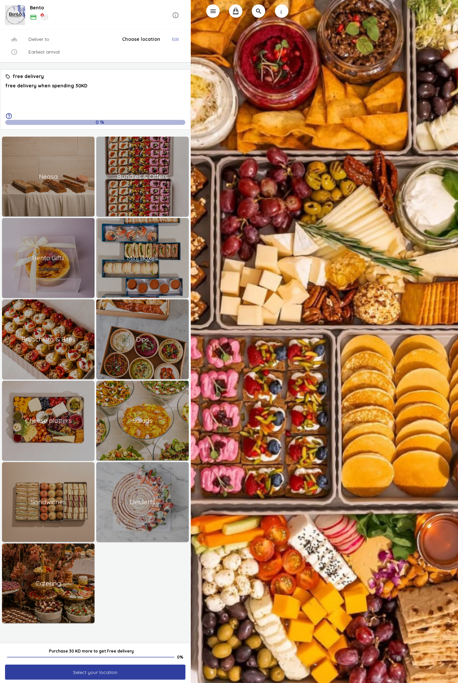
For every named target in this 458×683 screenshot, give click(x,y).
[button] (95, 15)
